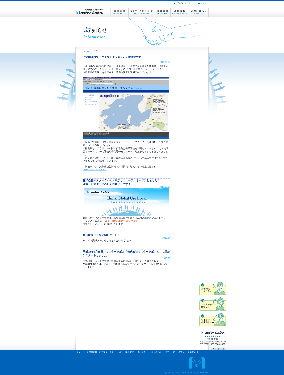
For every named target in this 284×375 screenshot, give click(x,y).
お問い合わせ (155, 352)
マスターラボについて (111, 352)
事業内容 (93, 352)
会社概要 (141, 352)
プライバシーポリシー (186, 3)
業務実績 (129, 352)
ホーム (86, 51)
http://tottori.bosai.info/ (94, 169)
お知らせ (204, 3)
